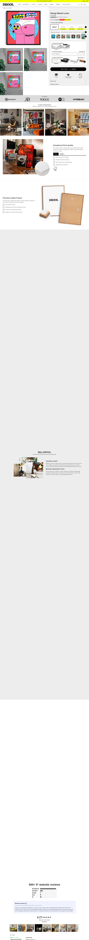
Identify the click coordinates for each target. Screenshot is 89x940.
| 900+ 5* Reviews (62, 17)
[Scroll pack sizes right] (86, 27)
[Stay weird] (63, 36)
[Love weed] (78, 36)
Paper (56, 154)
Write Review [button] (44, 921)
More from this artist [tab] (55, 32)
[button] (11, 122)
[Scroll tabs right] (86, 32)
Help (87, 1)
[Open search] (78, 4)
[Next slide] (85, 62)
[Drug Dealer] (53, 36)
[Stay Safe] (73, 36)
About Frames (81, 57)
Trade (83, 1)
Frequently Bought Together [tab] (66, 32)
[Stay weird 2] (83, 36)
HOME (4, 8)
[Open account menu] (81, 4)
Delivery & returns (54, 84)
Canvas (61, 154)
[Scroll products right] (86, 36)
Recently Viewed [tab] (76, 32)
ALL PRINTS (9, 8)
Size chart (81, 51)
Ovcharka (54, 15)
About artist (53, 81)
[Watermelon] (68, 36)
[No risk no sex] (58, 36)
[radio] (54, 27)
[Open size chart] (84, 51)
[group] (44, 917)
